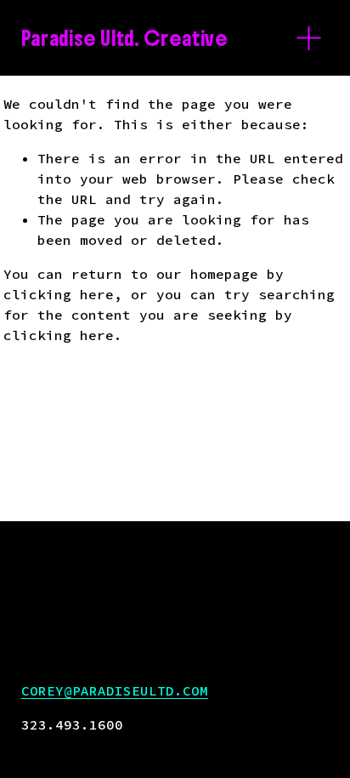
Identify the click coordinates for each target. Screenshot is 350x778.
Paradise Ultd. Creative (125, 38)
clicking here (58, 294)
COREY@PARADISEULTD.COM (114, 690)
